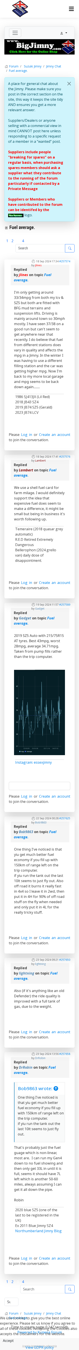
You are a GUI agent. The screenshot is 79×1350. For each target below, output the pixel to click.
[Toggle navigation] (15, 32)
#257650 (64, 960)
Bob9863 (41, 822)
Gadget (39, 608)
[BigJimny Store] (39, 46)
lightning (40, 964)
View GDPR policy (39, 1347)
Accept (8, 1340)
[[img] (15, 215)
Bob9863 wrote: (36, 1088)
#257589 (64, 604)
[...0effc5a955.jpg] (39, 712)
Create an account (54, 434)
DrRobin (40, 1058)
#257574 (64, 261)
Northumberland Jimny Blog (38, 1230)
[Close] (69, 84)
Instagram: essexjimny (33, 762)
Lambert (40, 460)
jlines (38, 265)
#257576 (64, 456)
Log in (26, 434)
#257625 (64, 818)
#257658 (64, 1054)
